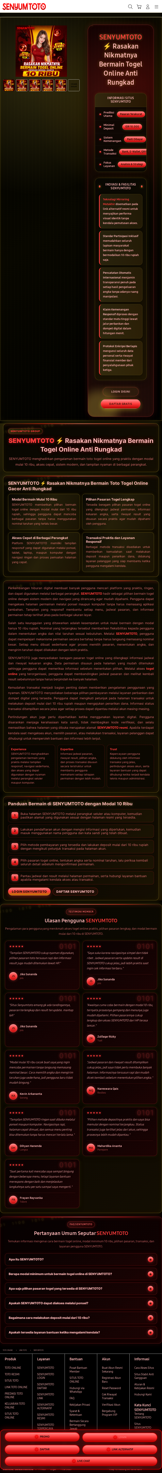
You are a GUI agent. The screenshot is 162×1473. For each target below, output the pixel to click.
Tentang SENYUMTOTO (142, 1415)
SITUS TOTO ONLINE (12, 1415)
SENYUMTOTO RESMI (45, 1416)
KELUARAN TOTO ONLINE (15, 1405)
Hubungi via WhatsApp (77, 1390)
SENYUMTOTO (91, 593)
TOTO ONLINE (13, 1368)
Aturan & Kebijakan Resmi (144, 1386)
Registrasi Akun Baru (111, 1379)
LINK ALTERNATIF (122, 1449)
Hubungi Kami (143, 1394)
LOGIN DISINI (120, 391)
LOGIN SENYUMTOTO (29, 892)
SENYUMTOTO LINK (45, 1396)
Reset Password (111, 1388)
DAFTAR (45, 1449)
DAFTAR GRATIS (120, 404)
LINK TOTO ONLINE (16, 1387)
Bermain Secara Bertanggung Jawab (79, 1425)
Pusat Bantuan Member (78, 1369)
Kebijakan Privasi (80, 1404)
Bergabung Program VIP (109, 1413)
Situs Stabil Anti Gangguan (144, 1376)
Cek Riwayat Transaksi (109, 1396)
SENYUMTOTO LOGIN (45, 1376)
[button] (139, 7)
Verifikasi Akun (111, 1404)
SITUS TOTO (12, 1380)
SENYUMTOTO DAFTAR (45, 1386)
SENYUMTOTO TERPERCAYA (45, 1426)
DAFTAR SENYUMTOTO (75, 892)
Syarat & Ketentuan (76, 1413)
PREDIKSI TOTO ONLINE (14, 1395)
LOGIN (122, 1437)
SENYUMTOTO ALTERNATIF (45, 1406)
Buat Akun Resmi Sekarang (112, 1369)
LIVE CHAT (83, 1460)
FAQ (72, 1398)
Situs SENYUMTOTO (142, 1425)
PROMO (45, 1437)
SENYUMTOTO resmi (112, 727)
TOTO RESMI (12, 1374)
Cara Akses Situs (144, 1368)
